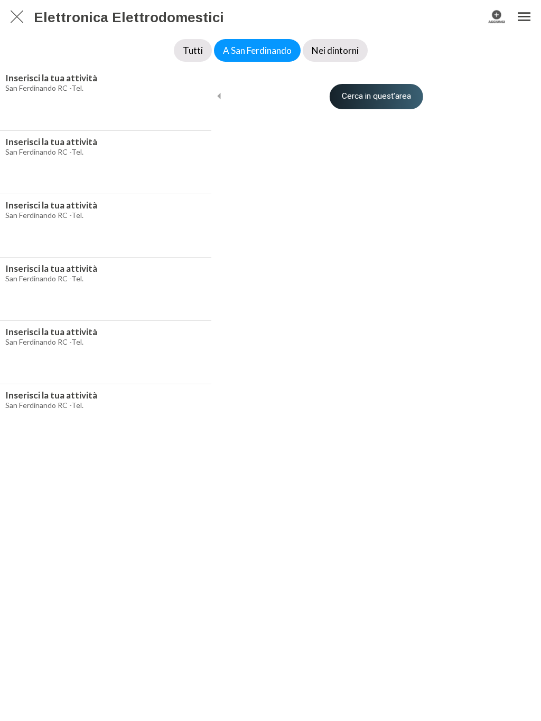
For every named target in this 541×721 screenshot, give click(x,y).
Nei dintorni (335, 50)
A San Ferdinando (257, 50)
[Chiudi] (17, 17)
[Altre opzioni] (524, 17)
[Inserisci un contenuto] (496, 17)
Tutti (193, 50)
